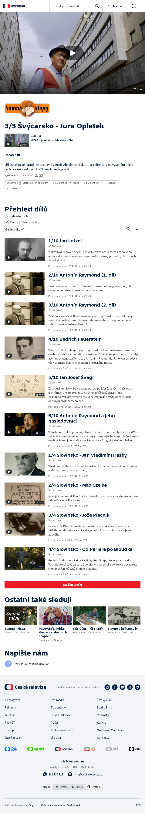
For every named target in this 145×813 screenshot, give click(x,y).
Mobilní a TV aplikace (110, 730)
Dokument (12, 182)
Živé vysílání (104, 700)
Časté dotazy (13, 737)
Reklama (10, 707)
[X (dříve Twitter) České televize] (130, 687)
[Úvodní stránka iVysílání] (17, 6)
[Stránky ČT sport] (35, 750)
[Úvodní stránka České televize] (26, 687)
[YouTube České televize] (122, 687)
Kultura (112, 182)
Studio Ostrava (60, 715)
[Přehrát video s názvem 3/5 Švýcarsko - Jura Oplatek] (72, 53)
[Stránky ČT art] (112, 750)
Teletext (10, 715)
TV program (12, 700)
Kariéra (101, 722)
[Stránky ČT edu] (134, 750)
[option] (61, 786)
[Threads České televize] (137, 687)
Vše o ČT (56, 737)
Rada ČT (10, 722)
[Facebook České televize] (115, 687)
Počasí (55, 722)
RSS (138, 805)
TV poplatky (58, 707)
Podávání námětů (62, 730)
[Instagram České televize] (107, 687)
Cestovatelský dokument (35, 182)
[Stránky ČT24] (11, 750)
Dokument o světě (93, 182)
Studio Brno (104, 707)
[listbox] (78, 787)
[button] (72, 53)
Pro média (57, 700)
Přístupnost (73, 805)
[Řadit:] (137, 229)
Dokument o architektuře (66, 182)
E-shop (9, 730)
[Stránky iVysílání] (64, 750)
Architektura (13, 188)
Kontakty (103, 737)
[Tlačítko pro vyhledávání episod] (128, 229)
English (33, 805)
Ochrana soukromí (51, 805)
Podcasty (103, 715)
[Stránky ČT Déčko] (89, 750)
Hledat (97, 6)
